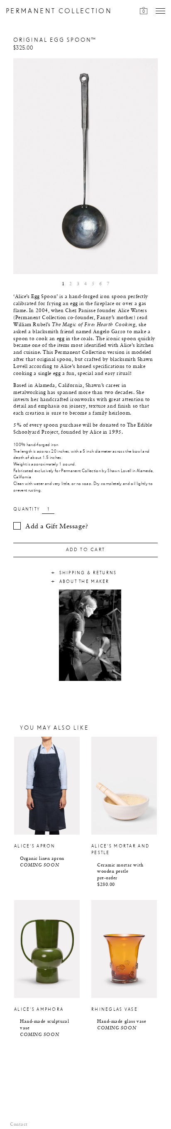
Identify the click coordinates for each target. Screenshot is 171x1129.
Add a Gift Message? (56, 526)
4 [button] (85, 284)
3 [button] (78, 284)
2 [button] (70, 284)
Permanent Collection (59, 11)
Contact (19, 1124)
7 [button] (108, 284)
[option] (85, 166)
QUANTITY (26, 509)
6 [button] (100, 284)
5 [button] (93, 284)
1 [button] (63, 284)
